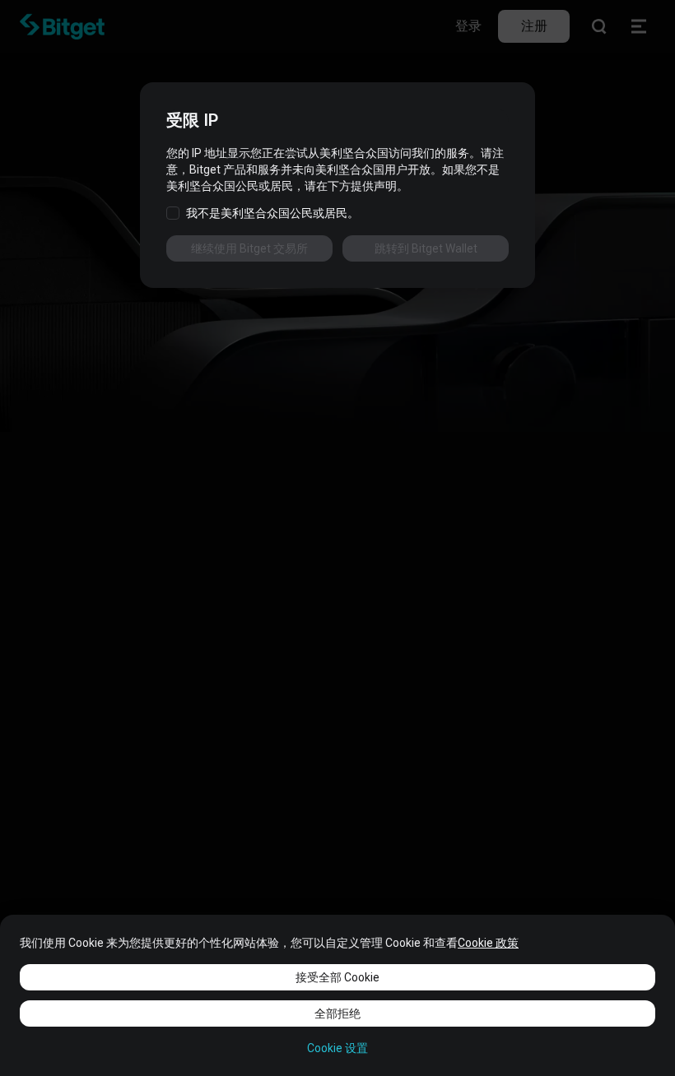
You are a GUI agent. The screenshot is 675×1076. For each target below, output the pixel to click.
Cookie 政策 (488, 942)
